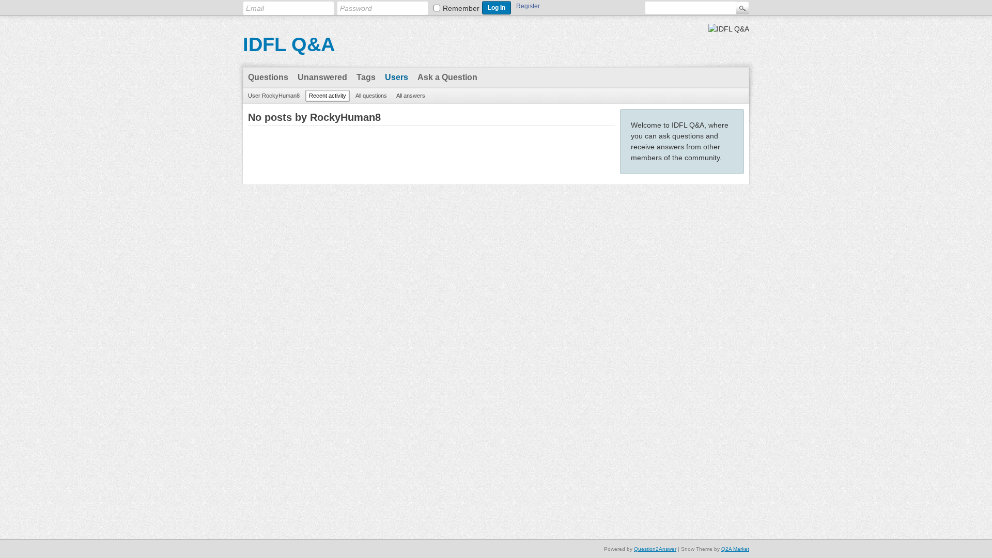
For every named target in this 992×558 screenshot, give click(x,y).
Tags (366, 77)
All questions (371, 95)
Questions (268, 77)
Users (396, 77)
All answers (410, 95)
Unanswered (322, 77)
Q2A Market (735, 549)
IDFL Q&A (289, 44)
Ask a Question (447, 77)
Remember (461, 8)
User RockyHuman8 (274, 95)
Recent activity (327, 95)
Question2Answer (655, 549)
